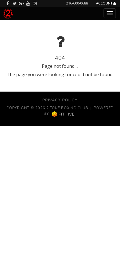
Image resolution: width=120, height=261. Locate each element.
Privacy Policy (60, 100)
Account (104, 3)
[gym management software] (63, 113)
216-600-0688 (77, 3)
